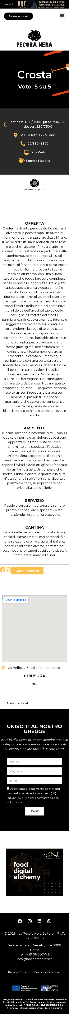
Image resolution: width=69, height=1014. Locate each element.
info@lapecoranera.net (34, 959)
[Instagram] (29, 921)
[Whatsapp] (49, 921)
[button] (62, 15)
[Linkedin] (39, 921)
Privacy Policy (17, 972)
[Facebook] (20, 921)
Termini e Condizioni (47, 972)
